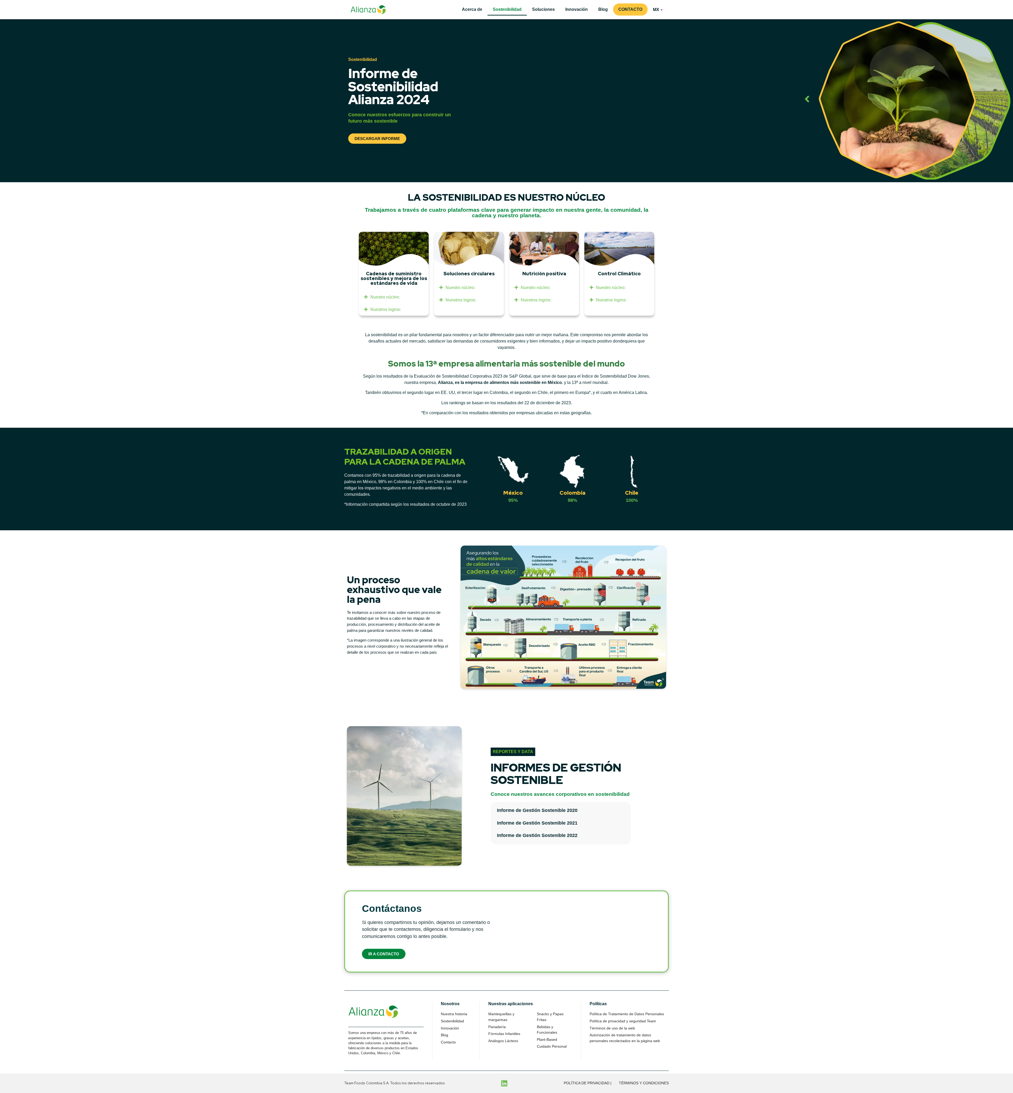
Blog (603, 9)
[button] (394, 297)
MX (656, 9)
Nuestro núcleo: (385, 297)
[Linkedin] (504, 1083)
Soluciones (543, 9)
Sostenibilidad (507, 9)
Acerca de (472, 9)
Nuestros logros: (385, 309)
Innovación (576, 9)
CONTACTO (630, 9)
